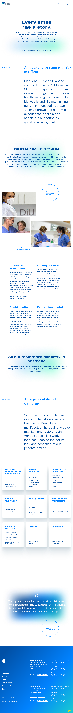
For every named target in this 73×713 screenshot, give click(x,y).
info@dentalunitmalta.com (10, 698)
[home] (6, 4)
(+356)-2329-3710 (42, 701)
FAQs (4, 689)
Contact (5, 676)
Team (4, 680)
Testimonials (7, 683)
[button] (70, 4)
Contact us (61, 4)
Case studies (7, 686)
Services (5, 673)
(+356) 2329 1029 (42, 675)
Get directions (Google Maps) (37, 671)
